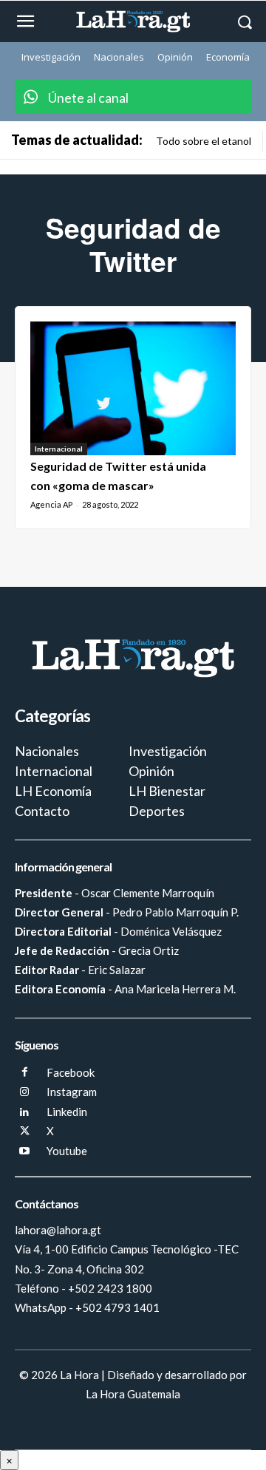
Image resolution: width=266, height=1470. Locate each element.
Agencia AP (51, 504)
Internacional (59, 448)
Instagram (72, 1091)
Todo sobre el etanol (203, 141)
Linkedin (67, 1111)
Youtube (67, 1150)
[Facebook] (25, 1073)
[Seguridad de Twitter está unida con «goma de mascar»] (133, 388)
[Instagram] (25, 1093)
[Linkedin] (25, 1113)
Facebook (71, 1072)
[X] (25, 1132)
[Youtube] (25, 1152)
